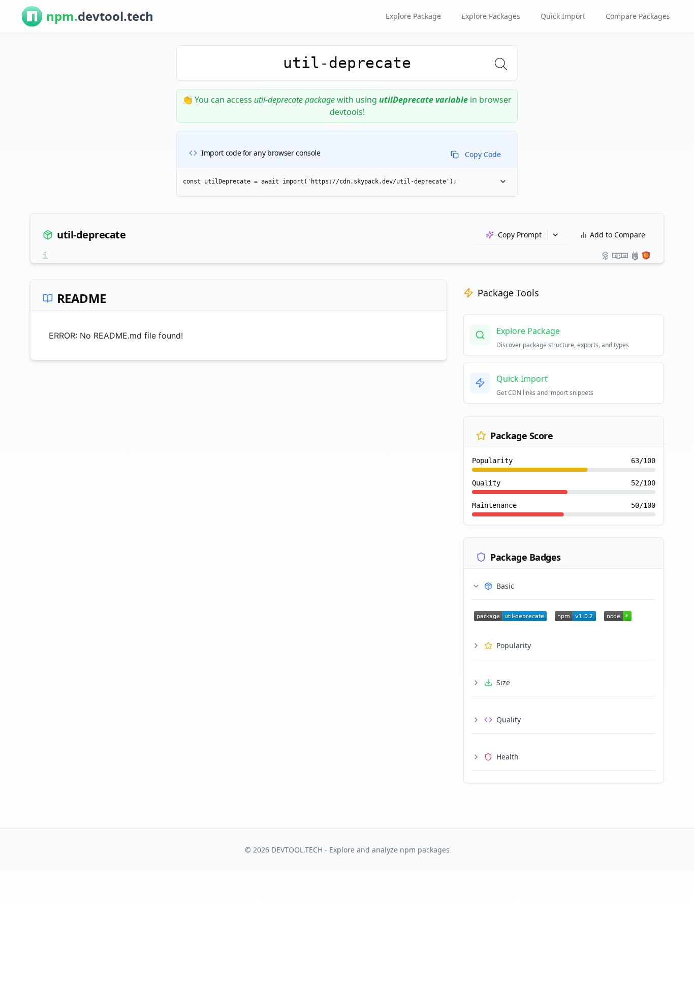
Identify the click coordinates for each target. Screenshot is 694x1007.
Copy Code (483, 154)
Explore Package (413, 16)
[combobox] (347, 63)
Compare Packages (638, 16)
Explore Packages (490, 16)
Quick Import (563, 16)
